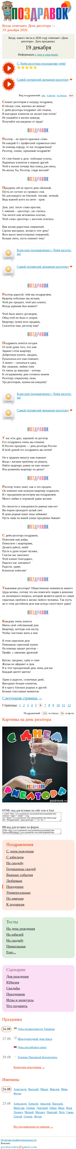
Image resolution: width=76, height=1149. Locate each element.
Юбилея (12, 982)
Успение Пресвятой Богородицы (37, 1057)
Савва (69, 1112)
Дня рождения (17, 976)
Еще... (11, 952)
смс (43, 95)
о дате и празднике (46, 54)
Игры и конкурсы (20, 1000)
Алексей (33, 1103)
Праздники (15, 887)
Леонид (18, 1112)
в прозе (51, 95)
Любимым (14, 881)
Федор (17, 1093)
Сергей (18, 1116)
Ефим (53, 1108)
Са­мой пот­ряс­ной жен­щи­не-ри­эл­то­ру (43, 79)
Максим (54, 1089)
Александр (20, 1089)
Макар (44, 1089)
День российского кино (32, 1047)
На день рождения (20, 929)
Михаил (40, 1112)
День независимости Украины (36, 1029)
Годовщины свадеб (21, 869)
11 (63, 705)
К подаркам (15, 904)
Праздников (15, 994)
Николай (52, 1112)
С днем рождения (20, 851)
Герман (30, 1108)
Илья (69, 1108)
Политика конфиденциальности (18, 1139)
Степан (28, 1116)
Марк (64, 1089)
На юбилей (15, 934)
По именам (15, 898)
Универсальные (18, 893)
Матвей (29, 1112)
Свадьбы (13, 988)
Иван (61, 1108)
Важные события (19, 875)
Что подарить (16, 1006)
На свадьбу (15, 863)
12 (69, 705)
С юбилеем (15, 857)
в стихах (62, 95)
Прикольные (16, 946)
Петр (62, 1112)
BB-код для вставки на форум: (20, 827)
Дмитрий (42, 1108)
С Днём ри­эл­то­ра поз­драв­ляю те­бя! (41, 63)
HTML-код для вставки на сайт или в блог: (28, 810)
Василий (33, 1089)
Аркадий (45, 1103)
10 (58, 705)
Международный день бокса (35, 1039)
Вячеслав (19, 1108)
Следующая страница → (22, 698)
